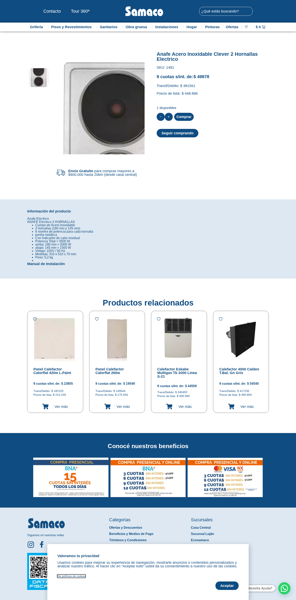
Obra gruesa (136, 27)
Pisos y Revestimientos (71, 27)
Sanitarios (108, 27)
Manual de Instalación (46, 264)
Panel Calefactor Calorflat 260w (109, 371)
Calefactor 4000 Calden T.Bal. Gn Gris (239, 371)
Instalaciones (166, 27)
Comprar (183, 117)
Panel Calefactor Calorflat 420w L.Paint (52, 371)
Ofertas (232, 27)
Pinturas (212, 27)
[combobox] (226, 11)
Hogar (191, 27)
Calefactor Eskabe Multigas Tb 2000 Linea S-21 (177, 372)
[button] (30, 474)
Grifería (36, 27)
